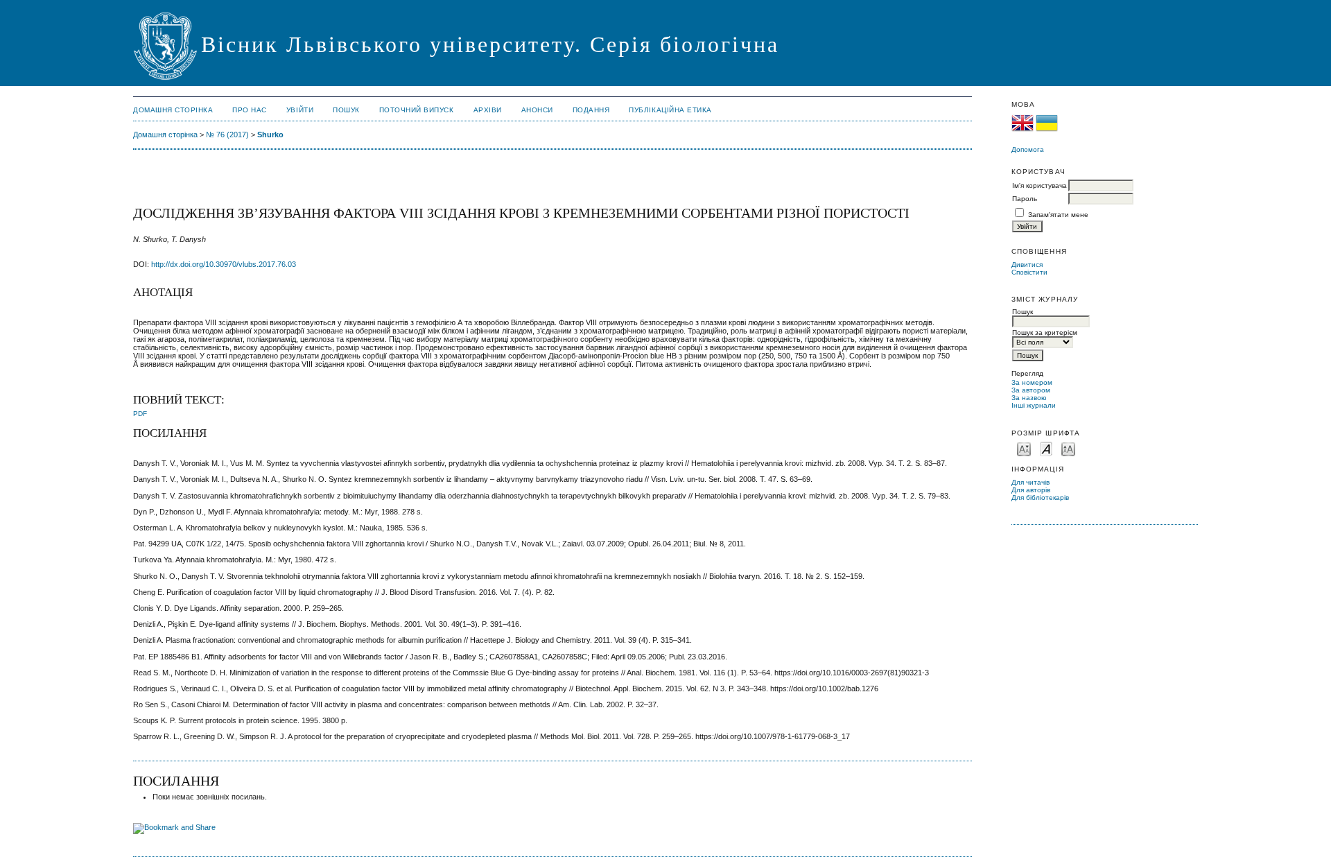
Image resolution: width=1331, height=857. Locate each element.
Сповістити (1029, 272)
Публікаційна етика (670, 110)
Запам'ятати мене (1058, 214)
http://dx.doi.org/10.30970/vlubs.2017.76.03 (223, 264)
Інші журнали (1033, 405)
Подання (591, 110)
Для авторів (1030, 490)
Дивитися (1027, 264)
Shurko (270, 134)
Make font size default (1046, 448)
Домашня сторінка (173, 110)
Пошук (346, 110)
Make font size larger (1068, 448)
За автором (1030, 390)
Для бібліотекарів (1040, 497)
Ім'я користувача (1039, 185)
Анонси (537, 110)
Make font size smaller (1024, 448)
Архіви (487, 110)
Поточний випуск (416, 110)
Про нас (249, 110)
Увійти (299, 110)
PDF (140, 413)
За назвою (1029, 397)
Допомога (1027, 149)
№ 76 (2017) (227, 134)
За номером (1031, 382)
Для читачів (1030, 482)
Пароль (1024, 198)
